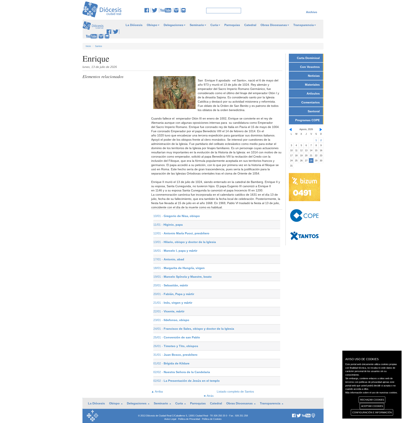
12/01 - (181, 233)
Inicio (88, 46)
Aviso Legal (170, 419)
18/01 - (179, 268)
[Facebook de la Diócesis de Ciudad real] (147, 10)
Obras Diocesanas (274, 25)
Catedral (250, 25)
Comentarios (310, 102)
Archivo (311, 12)
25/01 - (176, 337)
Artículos (313, 93)
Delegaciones (173, 25)
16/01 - (175, 250)
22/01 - (168, 311)
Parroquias (232, 25)
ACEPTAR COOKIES (372, 406)
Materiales (312, 84)
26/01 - (175, 346)
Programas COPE (307, 120)
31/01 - (175, 354)
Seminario (197, 25)
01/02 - (171, 363)
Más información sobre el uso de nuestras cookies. (371, 392)
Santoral (314, 111)
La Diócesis (134, 25)
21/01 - (172, 302)
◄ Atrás (208, 395)
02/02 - (181, 372)
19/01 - (182, 276)
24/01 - (193, 328)
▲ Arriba (157, 391)
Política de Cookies (212, 419)
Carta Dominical (308, 58)
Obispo (152, 25)
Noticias (314, 75)
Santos (98, 46)
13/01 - (184, 242)
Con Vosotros (310, 67)
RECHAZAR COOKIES (372, 399)
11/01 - (168, 224)
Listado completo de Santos (235, 391)
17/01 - (168, 259)
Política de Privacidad (189, 419)
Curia (214, 25)
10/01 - (176, 216)
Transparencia (303, 25)
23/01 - (171, 320)
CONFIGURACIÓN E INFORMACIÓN (372, 412)
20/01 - (170, 285)
